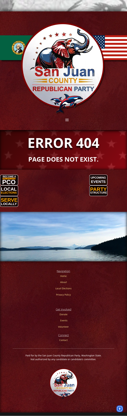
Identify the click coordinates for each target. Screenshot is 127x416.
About (63, 282)
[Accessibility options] (119, 408)
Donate (63, 314)
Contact (63, 340)
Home (63, 276)
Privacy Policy (63, 294)
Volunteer (63, 326)
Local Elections (63, 288)
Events (63, 320)
